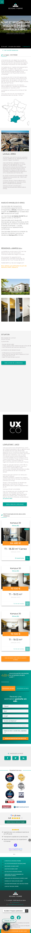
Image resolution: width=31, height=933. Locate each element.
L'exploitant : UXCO (11, 444)
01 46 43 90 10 (15, 902)
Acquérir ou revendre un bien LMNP (15, 931)
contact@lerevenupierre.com (15, 904)
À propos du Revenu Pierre (13, 860)
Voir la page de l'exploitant (15, 504)
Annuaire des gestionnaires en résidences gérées (14, 875)
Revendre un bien (8, 688)
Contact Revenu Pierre (12, 886)
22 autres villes (7, 498)
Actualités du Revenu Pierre (13, 871)
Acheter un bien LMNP (11, 869)
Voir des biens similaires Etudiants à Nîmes (15, 658)
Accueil (5, 46)
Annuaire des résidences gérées (17, 46)
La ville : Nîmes (9, 154)
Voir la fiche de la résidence (13, 362)
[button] (1, 840)
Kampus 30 (26, 46)
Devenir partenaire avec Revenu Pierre (16, 883)
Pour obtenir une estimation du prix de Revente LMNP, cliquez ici (14, 266)
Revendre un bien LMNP (12, 866)
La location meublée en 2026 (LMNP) (15, 863)
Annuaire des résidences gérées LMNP (16, 878)
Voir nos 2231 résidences (11, 50)
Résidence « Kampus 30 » (11, 248)
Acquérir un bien (22, 688)
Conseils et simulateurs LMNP (14, 881)
